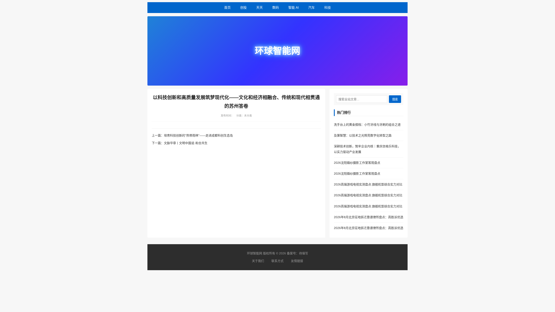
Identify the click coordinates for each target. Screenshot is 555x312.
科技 (327, 7)
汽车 (311, 7)
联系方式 (277, 261)
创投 (243, 7)
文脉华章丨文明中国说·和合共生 (185, 143)
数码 (275, 7)
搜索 (395, 99)
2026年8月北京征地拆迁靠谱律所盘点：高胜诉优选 (368, 217)
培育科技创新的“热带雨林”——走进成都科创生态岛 (198, 135)
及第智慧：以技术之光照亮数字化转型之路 (363, 135)
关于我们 (258, 261)
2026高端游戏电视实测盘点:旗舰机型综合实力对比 (368, 184)
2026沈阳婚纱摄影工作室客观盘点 (357, 162)
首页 (227, 7)
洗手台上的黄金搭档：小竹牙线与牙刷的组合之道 (367, 124)
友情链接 (297, 261)
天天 (259, 7)
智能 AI (293, 7)
